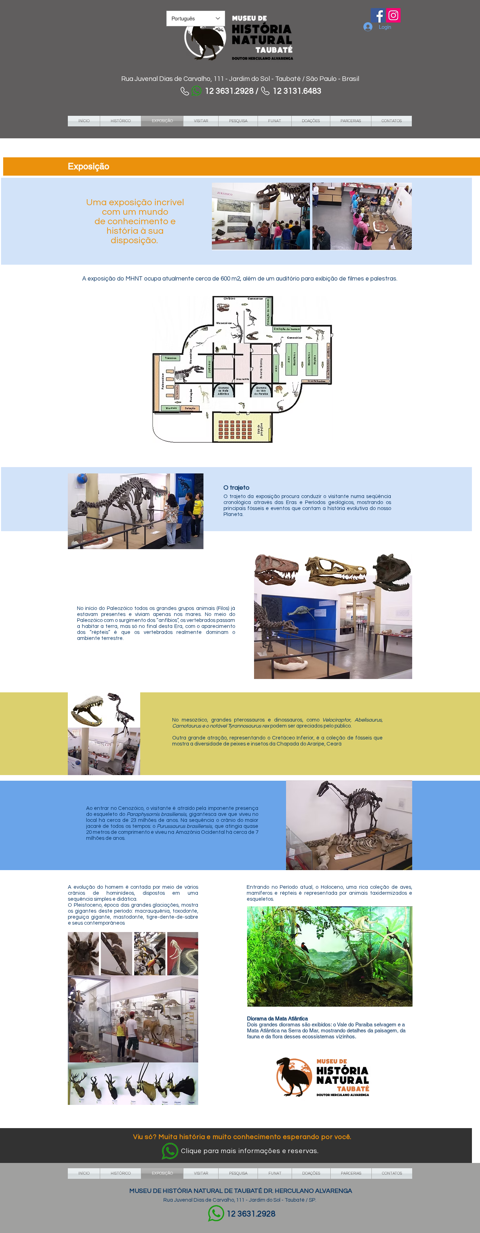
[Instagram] (393, 15)
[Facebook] (378, 15)
